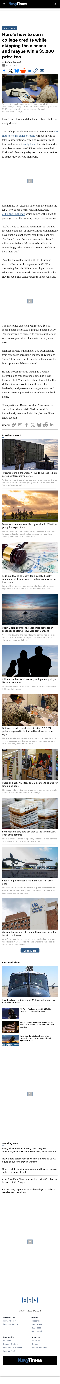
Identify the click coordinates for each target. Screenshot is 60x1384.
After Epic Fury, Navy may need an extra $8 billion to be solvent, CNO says (29, 1180)
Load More (30, 950)
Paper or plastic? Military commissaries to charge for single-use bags (30, 784)
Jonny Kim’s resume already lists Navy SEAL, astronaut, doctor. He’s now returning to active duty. (29, 1150)
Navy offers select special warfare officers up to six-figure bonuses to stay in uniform (29, 1160)
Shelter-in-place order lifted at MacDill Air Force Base (27, 882)
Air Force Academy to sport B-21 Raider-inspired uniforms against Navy (36, 1010)
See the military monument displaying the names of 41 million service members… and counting (37, 1024)
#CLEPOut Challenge (13, 213)
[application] (30, 981)
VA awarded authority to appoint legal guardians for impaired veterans (29, 933)
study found (29, 144)
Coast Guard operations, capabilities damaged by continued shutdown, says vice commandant (27, 629)
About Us (35, 1340)
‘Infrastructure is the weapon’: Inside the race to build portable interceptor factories (30, 474)
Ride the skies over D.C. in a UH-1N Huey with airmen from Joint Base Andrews (29, 1001)
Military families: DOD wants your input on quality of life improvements (29, 681)
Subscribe (35, 1320)
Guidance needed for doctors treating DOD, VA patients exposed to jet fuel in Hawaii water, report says (28, 731)
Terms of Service (10, 1324)
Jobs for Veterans (39, 1347)
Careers (34, 1343)
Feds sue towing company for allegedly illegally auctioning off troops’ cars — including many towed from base (29, 579)
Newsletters (36, 1324)
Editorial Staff (9, 1350)
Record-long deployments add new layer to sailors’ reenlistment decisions (28, 1191)
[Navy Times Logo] (18, 4)
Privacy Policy (9, 1320)
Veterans (9, 28)
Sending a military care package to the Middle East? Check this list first (29, 833)
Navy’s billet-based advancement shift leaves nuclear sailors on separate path (29, 1170)
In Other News (10, 435)
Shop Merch (36, 1331)
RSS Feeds (36, 1327)
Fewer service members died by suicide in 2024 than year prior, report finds (29, 525)
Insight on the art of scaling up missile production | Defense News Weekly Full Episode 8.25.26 (35, 1038)
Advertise (7, 1340)
